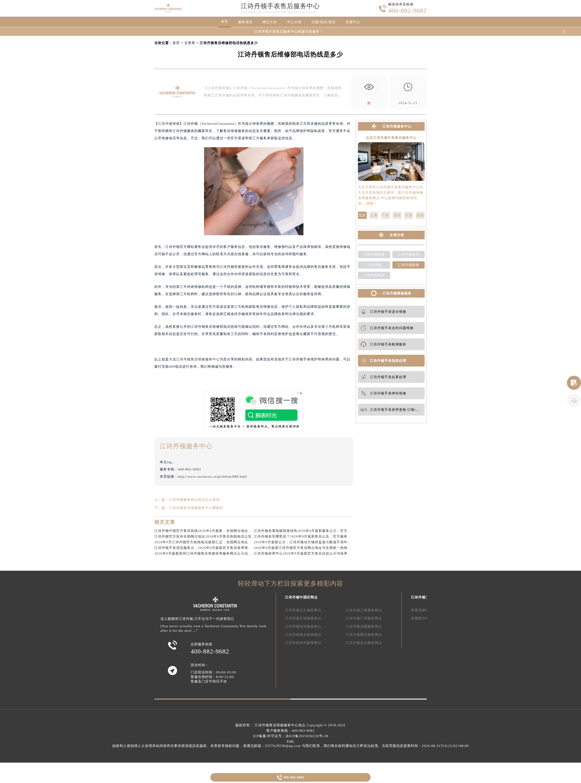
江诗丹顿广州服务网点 (364, 618)
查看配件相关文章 (425, 618)
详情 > (371, 203)
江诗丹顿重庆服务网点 (364, 634)
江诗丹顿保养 (408, 254)
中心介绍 (294, 22)
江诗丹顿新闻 (408, 265)
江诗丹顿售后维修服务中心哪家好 (196, 508)
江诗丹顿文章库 (423, 597)
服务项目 (245, 22)
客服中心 (353, 22)
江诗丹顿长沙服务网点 (364, 643)
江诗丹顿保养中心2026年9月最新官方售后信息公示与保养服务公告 (308, 553)
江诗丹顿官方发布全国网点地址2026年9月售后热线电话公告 (203, 536)
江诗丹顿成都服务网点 (364, 626)
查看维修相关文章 (425, 610)
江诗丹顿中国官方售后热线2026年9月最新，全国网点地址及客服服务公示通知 (217, 531)
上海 (373, 215)
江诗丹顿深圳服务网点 (303, 626)
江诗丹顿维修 (169, 123)
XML (290, 741)
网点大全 (270, 22)
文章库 (189, 43)
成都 (420, 215)
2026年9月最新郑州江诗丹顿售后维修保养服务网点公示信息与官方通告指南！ (217, 553)
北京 (362, 215)
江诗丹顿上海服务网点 (364, 610)
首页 (224, 21)
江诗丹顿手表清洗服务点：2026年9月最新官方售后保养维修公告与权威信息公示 (219, 548)
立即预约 (291, 398)
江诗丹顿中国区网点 (301, 597)
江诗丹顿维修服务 (396, 293)
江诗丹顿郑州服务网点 (303, 643)
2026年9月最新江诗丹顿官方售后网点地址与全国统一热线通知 (304, 548)
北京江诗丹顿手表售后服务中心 (391, 137)
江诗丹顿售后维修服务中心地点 (280, 725)
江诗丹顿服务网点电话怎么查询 (194, 500)
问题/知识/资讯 (324, 22)
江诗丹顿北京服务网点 (303, 610)
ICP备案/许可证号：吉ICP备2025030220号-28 (290, 736)
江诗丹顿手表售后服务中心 (280, 6)
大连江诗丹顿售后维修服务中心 (194, 359)
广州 (385, 215)
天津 (408, 215)
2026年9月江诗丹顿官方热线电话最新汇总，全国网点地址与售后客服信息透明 (217, 542)
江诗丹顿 (374, 265)
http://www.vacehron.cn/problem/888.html (212, 476)
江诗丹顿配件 (374, 275)
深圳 (397, 215)
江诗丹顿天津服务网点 (303, 618)
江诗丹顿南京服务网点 (303, 634)
